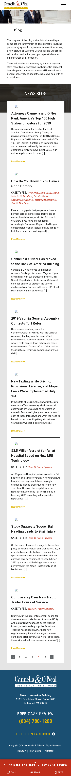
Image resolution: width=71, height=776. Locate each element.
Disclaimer (35, 751)
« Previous (13, 657)
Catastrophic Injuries (22, 199)
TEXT (60, 772)
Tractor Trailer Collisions (41, 608)
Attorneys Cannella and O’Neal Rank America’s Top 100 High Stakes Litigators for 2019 (34, 118)
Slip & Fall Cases (20, 203)
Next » (51, 657)
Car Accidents (41, 196)
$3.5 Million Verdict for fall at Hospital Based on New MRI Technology (33, 456)
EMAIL (36, 772)
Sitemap (49, 751)
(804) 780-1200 (35, 721)
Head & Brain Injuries (40, 467)
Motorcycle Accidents (45, 199)
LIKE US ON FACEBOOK (33, 734)
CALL (13, 772)
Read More (17, 161)
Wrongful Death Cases (39, 192)
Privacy (22, 751)
